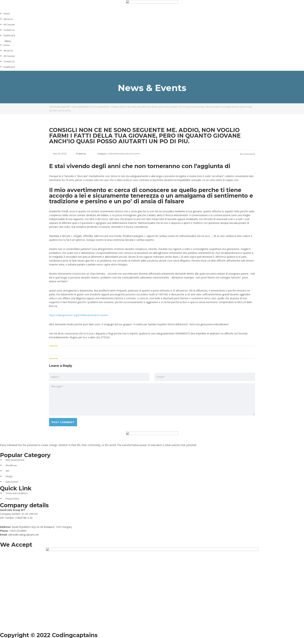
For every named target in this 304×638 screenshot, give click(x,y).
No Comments (247, 154)
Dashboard (9, 35)
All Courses (9, 24)
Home (7, 13)
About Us (8, 19)
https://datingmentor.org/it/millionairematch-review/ (78, 315)
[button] (152, 41)
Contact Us (9, 30)
